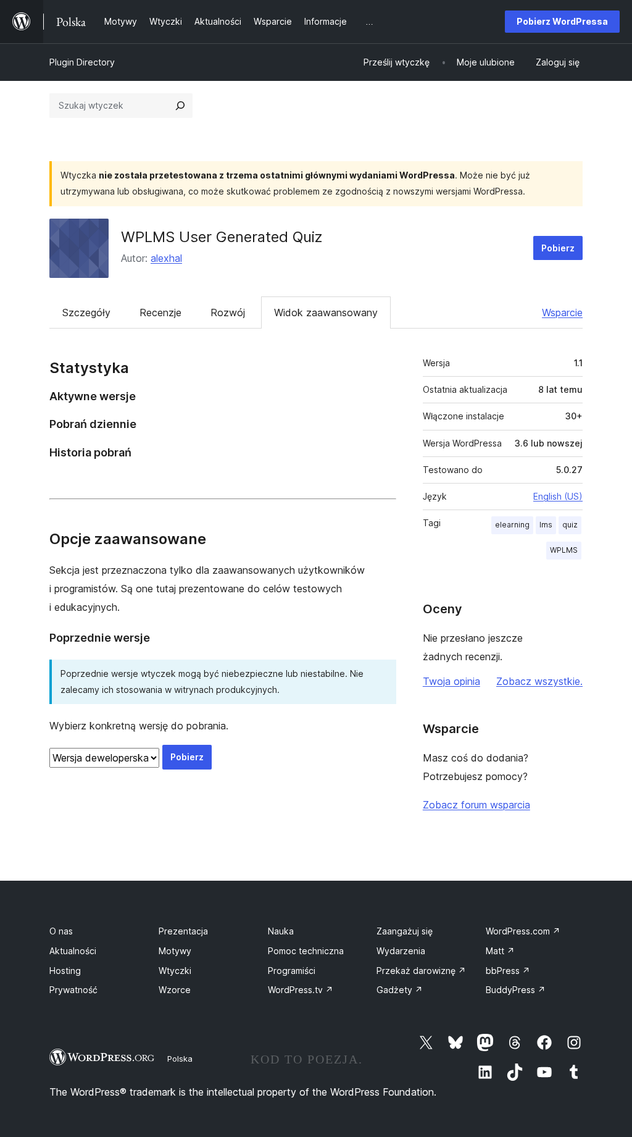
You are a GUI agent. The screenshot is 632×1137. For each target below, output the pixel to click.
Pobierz (558, 248)
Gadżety (399, 989)
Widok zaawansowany (326, 312)
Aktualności (72, 951)
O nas (61, 931)
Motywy (175, 951)
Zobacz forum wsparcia (476, 805)
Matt (500, 951)
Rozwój (227, 312)
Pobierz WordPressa (562, 21)
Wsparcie (562, 312)
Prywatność (73, 989)
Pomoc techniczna (306, 951)
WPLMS (564, 550)
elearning (512, 524)
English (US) (558, 496)
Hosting (65, 970)
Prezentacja (183, 931)
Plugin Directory (82, 62)
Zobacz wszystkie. (539, 681)
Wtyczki (175, 970)
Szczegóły (86, 312)
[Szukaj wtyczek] (180, 105)
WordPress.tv (300, 989)
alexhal (166, 258)
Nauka (281, 931)
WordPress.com (523, 931)
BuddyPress (516, 989)
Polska (180, 1059)
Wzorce (175, 989)
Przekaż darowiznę (421, 970)
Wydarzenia (400, 951)
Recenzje (160, 312)
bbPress (508, 970)
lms (545, 524)
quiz (570, 524)
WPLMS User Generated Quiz (222, 237)
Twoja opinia (451, 681)
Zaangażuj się (404, 931)
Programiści (291, 970)
